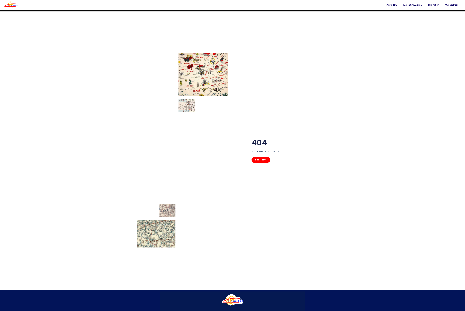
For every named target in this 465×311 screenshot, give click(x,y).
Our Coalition (451, 5)
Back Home (260, 159)
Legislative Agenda (412, 5)
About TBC (392, 5)
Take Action (433, 5)
